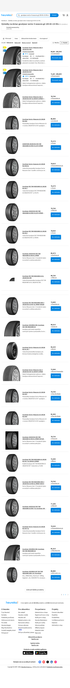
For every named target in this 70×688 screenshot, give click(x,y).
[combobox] (33, 15)
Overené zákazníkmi (57, 612)
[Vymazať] (48, 15)
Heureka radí (21, 618)
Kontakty (4, 615)
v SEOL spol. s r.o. (56, 573)
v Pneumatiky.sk (55, 98)
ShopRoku (55, 615)
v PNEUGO (54, 210)
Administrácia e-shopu (41, 612)
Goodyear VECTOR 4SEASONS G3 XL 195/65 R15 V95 (33, 277)
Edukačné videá (39, 630)
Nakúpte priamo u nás (24, 620)
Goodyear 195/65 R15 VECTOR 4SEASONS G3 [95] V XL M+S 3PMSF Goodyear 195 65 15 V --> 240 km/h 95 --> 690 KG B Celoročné (34, 214)
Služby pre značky (40, 623)
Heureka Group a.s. (26, 667)
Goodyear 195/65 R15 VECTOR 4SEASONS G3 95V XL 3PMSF (31, 255)
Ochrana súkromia (23, 625)
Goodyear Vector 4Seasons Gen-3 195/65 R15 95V (32, 48)
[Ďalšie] (68, 595)
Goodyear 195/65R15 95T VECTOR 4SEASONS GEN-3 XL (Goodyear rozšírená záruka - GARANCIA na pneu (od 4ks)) (33, 574)
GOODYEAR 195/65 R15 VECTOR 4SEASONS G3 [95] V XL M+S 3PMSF (32, 145)
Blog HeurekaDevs (6, 628)
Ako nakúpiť (21, 612)
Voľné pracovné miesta (7, 620)
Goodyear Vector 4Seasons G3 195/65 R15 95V (33, 120)
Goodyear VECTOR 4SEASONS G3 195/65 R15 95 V (34, 232)
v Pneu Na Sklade (56, 394)
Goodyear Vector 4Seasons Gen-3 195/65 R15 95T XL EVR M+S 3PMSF (32, 371)
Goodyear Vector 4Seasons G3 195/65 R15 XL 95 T (33, 348)
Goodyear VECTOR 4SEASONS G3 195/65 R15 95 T (34, 187)
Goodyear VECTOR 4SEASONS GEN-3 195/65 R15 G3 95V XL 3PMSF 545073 (33, 483)
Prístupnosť (4, 633)
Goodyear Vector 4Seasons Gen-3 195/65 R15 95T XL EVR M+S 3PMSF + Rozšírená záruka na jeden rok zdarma (34, 99)
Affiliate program (39, 628)
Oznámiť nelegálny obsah (8, 630)
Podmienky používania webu (54, 667)
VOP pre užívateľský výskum (26, 632)
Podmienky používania (7, 618)
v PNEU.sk (54, 278)
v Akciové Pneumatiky (57, 371)
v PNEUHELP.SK (55, 551)
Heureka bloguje (6, 625)
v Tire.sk (53, 188)
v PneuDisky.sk (55, 304)
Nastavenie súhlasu (23, 623)
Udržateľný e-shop (57, 625)
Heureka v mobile (23, 615)
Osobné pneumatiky (28, 52)
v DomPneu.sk (55, 255)
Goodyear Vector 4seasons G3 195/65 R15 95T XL (33, 528)
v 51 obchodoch (55, 54)
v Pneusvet (54, 439)
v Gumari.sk (54, 327)
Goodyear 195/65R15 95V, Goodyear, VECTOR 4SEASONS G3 (33, 326)
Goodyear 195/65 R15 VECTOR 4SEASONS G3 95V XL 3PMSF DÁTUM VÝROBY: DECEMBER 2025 (33, 439)
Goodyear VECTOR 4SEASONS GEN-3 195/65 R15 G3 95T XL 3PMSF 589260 (33, 304)
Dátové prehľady (39, 625)
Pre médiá (4, 623)
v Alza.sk (53, 349)
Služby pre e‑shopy (40, 618)
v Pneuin (53, 143)
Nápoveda (38, 633)
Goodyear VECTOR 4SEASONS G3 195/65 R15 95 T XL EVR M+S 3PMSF (34, 460)
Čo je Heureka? (5, 612)
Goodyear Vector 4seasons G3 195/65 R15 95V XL (33, 165)
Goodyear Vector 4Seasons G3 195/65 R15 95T (33, 393)
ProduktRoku (55, 618)
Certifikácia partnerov (58, 620)
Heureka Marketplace (41, 620)
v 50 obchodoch (55, 76)
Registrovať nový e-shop (42, 615)
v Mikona (53, 461)
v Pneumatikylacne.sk (57, 166)
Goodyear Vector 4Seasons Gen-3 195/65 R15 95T (32, 71)
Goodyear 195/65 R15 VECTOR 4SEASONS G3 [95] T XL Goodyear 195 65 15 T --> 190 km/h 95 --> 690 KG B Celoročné (34, 509)
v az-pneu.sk (54, 121)
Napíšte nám (35, 639)
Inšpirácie (54, 623)
